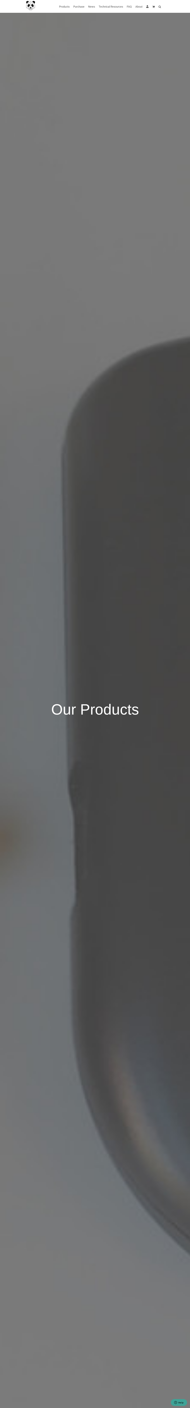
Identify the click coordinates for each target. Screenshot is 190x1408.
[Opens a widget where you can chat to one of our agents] (179, 1403)
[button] (160, 6)
